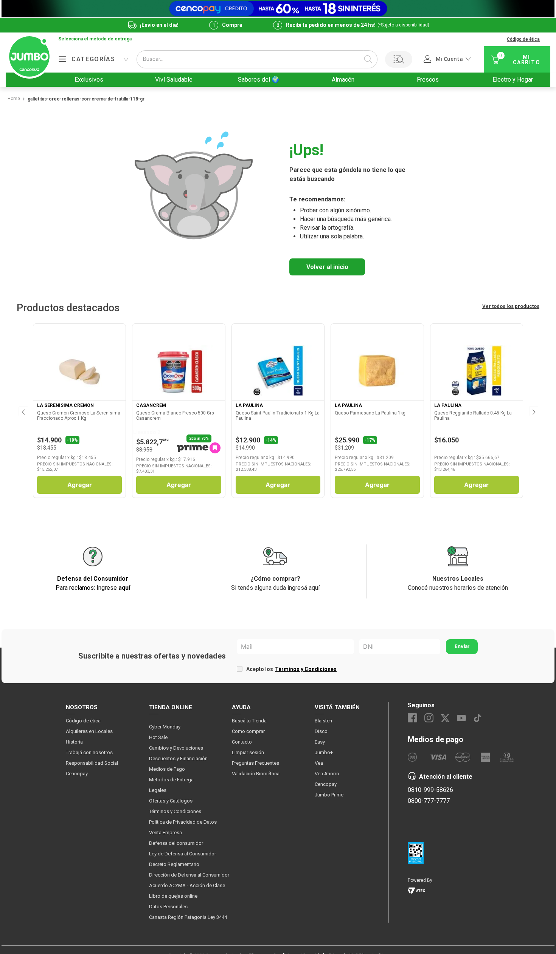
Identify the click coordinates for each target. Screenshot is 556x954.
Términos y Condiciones (306, 669)
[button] (95, 39)
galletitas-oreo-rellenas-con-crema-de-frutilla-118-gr (86, 99)
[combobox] (257, 59)
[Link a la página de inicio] (13, 99)
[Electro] (278, 8)
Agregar (79, 485)
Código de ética (523, 39)
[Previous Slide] (23, 411)
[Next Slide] (533, 411)
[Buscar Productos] (368, 59)
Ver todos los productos (510, 306)
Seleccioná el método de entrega (95, 39)
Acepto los (291, 669)
